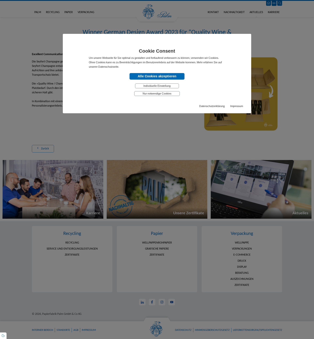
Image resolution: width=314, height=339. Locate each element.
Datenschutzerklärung (212, 106)
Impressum (236, 106)
